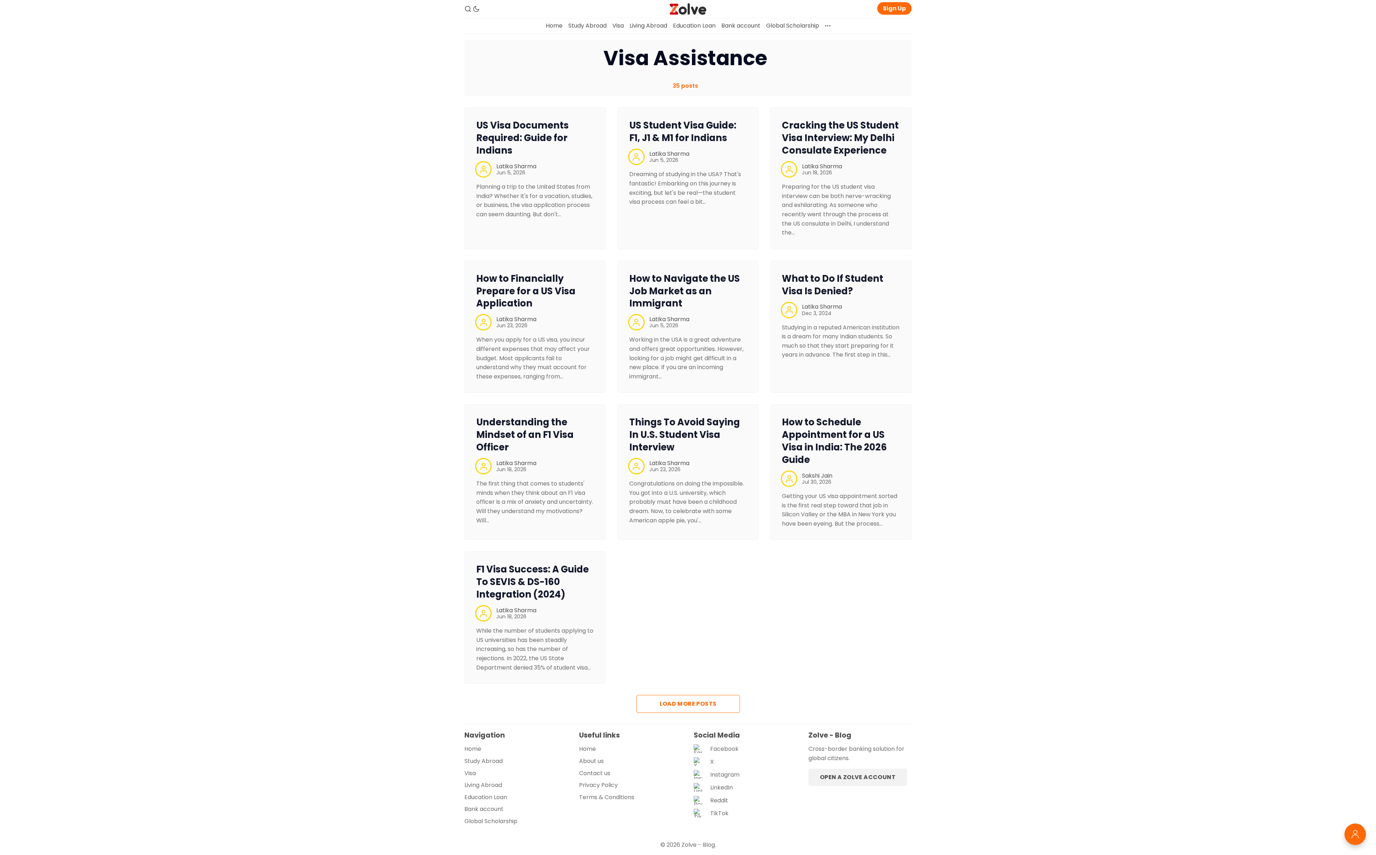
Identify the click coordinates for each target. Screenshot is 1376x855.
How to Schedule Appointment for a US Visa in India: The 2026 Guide (834, 441)
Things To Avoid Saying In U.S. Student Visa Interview (684, 435)
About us (591, 761)
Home (554, 25)
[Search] (468, 9)
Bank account (740, 25)
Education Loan (694, 25)
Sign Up (894, 8)
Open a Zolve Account (857, 777)
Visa (618, 25)
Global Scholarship (792, 25)
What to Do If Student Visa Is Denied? (832, 285)
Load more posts (688, 704)
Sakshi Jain (817, 476)
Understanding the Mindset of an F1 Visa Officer (525, 435)
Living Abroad (648, 25)
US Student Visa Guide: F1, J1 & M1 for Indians (682, 131)
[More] (827, 26)
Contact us (594, 773)
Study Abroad (587, 25)
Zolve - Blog (698, 845)
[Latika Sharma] (483, 169)
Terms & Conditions (606, 797)
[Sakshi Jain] (789, 479)
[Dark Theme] (476, 9)
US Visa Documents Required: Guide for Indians (522, 138)
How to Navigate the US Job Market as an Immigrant (684, 291)
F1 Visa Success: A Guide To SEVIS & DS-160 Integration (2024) (532, 582)
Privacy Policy (598, 785)
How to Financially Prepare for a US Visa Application (525, 291)
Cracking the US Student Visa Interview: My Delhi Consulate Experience (840, 138)
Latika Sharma (516, 166)
